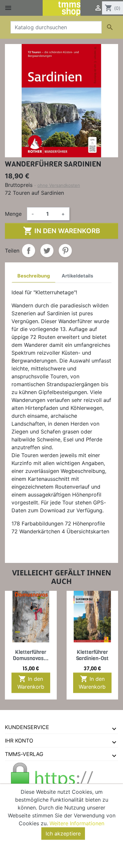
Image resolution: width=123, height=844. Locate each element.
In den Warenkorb (61, 231)
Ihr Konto (19, 740)
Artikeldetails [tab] (77, 275)
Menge (13, 214)
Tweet (46, 250)
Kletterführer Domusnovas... (31, 655)
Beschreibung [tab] (33, 275)
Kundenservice (27, 727)
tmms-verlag (24, 754)
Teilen (28, 250)
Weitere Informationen (77, 823)
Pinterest (65, 250)
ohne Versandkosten (58, 185)
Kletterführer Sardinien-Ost (92, 655)
